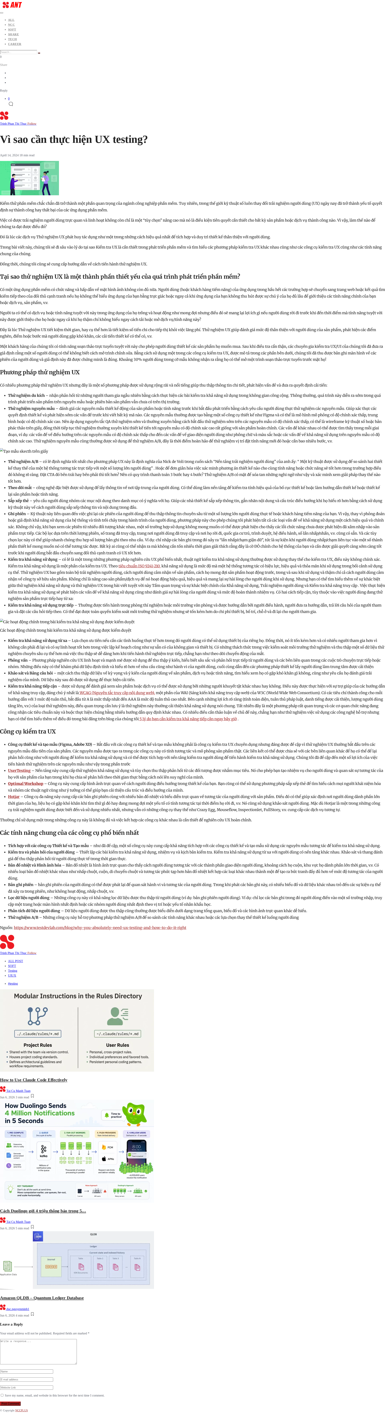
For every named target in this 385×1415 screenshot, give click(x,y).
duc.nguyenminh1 (17, 1309)
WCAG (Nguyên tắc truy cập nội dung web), (117, 693)
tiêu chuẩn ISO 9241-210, (140, 566)
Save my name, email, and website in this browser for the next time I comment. (54, 1395)
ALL (11, 19)
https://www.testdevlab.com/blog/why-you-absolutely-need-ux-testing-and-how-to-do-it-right (100, 927)
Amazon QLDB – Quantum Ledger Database (42, 1297)
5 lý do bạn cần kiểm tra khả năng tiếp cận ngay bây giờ (188, 719)
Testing (12, 970)
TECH (12, 39)
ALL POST (15, 961)
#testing (13, 983)
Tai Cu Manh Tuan (18, 1091)
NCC (11, 24)
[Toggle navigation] (1, 12)
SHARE (13, 34)
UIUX (12, 975)
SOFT (12, 29)
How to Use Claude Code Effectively (33, 1079)
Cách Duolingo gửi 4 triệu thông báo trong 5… (43, 1210)
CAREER (14, 44)
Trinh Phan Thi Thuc (18, 123)
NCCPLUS (21, 1410)
